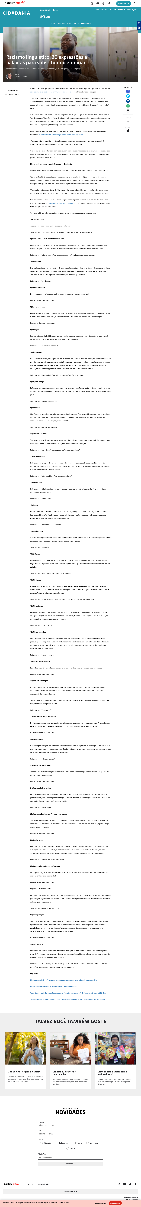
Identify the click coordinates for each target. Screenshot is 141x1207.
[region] (70, 1203)
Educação (131, 10)
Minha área (122, 3)
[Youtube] (98, 3)
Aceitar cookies (115, 1203)
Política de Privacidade (131, 1198)
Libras (56, 10)
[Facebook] (109, 3)
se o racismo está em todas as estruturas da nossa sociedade (52, 92)
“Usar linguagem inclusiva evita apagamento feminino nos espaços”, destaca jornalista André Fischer (68, 993)
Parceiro (78, 1143)
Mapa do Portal (69, 1191)
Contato (31, 1184)
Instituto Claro (117, 10)
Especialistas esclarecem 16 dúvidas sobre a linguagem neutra (53, 987)
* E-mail (41, 1131)
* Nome (41, 1122)
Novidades (45, 16)
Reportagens (86, 23)
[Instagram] (92, 3)
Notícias (53, 23)
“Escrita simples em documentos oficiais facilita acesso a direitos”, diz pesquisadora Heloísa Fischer (67, 999)
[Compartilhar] (128, 91)
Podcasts (61, 23)
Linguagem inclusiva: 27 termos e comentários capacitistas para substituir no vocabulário (63, 980)
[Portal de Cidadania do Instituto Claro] (11, 1185)
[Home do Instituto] (14, 3)
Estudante (63, 1143)
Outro (72, 1148)
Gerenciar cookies (100, 1203)
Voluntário (94, 1143)
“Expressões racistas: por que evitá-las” (61, 203)
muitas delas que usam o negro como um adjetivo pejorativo (61, 135)
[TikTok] (103, 3)
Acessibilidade (45, 10)
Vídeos (69, 23)
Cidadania (16, 13)
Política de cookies (64, 1202)
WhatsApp (42, 1154)
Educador (48, 1143)
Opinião (76, 23)
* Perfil (40, 1139)
